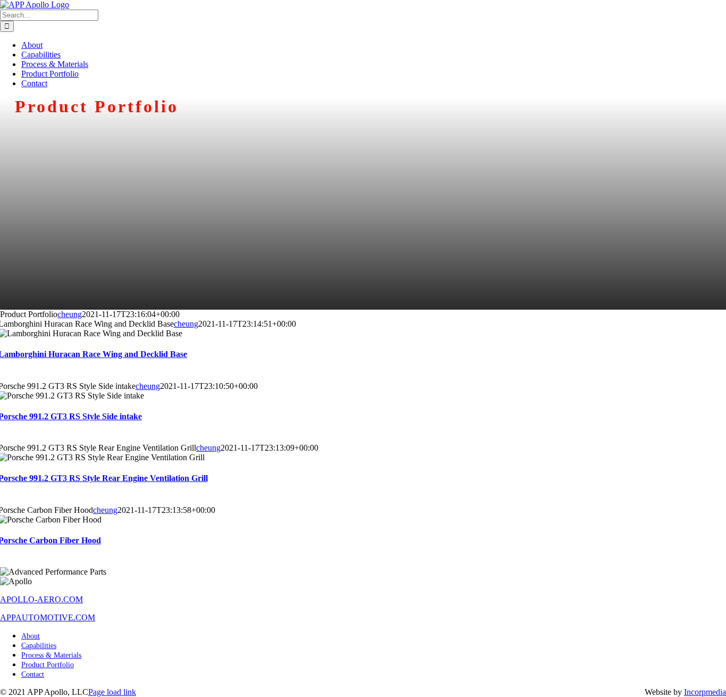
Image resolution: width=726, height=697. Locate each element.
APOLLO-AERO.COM (41, 599)
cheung (69, 314)
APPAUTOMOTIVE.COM (47, 617)
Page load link (112, 691)
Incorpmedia (705, 691)
